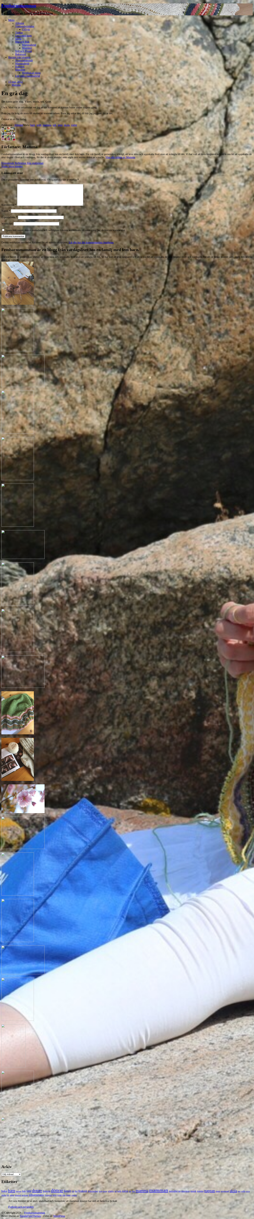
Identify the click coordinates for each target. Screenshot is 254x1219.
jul (116, 1191)
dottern (46, 1191)
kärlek (125, 1191)
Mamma (16, 84)
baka (4, 1191)
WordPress (59, 1216)
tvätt (59, 1195)
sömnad (18, 1195)
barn (32, 125)
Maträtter (27, 48)
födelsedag (93, 1191)
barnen (18, 1191)
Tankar (19, 32)
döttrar (57, 1190)
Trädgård (48, 1195)
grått (38, 125)
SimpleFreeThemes (30, 1216)
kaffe (119, 1191)
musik (193, 1191)
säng (12, 1195)
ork (54, 125)
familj (67, 1191)
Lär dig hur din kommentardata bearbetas (91, 242)
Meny (11, 20)
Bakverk (20, 66)
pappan (209, 1191)
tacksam (25, 1195)
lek (130, 1191)
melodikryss (175, 1191)
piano (218, 1191)
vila (63, 1195)
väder (74, 125)
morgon (185, 1191)
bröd (28, 1191)
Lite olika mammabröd (27, 75)
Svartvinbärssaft (24, 60)
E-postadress (9, 217)
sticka (3, 1195)
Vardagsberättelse (24, 26)
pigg (60, 125)
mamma (47, 125)
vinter (68, 1195)
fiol (76, 1191)
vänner (74, 1195)
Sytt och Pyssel (23, 51)
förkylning (103, 1191)
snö (239, 1191)
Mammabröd (29, 44)
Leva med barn (23, 35)
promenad (225, 1191)
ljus (133, 1191)
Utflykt (26, 29)
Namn (5, 210)
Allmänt (19, 23)
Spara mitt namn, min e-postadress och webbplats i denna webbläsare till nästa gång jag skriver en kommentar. (65, 230)
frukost (82, 1191)
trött (55, 1195)
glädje (111, 1191)
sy (8, 1195)
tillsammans (36, 1195)
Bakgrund (20, 54)
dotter (37, 1190)
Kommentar (8, 204)
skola (67, 125)
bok (24, 1191)
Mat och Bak (22, 41)
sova (248, 1191)
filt (73, 1191)
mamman (158, 1190)
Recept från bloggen (19, 57)
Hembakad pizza (31, 72)
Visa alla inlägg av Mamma (120, 157)
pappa (200, 1191)
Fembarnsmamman (18, 5)
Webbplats (7, 223)
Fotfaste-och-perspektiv (21, 1206)
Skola (18, 38)
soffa (243, 1191)
